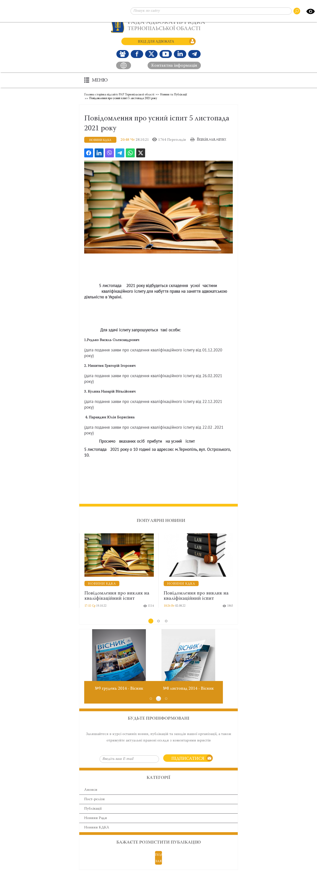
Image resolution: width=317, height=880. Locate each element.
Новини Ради (95, 818)
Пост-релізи (94, 799)
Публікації (93, 809)
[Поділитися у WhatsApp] (130, 152)
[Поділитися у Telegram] (119, 152)
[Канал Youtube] (165, 54)
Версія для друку (211, 139)
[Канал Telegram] (194, 54)
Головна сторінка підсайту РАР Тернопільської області (119, 94)
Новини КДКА (96, 827)
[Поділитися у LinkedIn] (99, 152)
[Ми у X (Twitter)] (151, 54)
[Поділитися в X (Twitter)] (140, 152)
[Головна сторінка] (158, 24)
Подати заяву (158, 858)
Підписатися (187, 759)
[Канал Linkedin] (180, 54)
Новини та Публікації (173, 94)
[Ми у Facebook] (137, 54)
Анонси (90, 790)
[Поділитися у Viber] (109, 152)
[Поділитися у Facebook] (88, 152)
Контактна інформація (174, 65)
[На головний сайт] (123, 65)
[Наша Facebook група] (122, 54)
